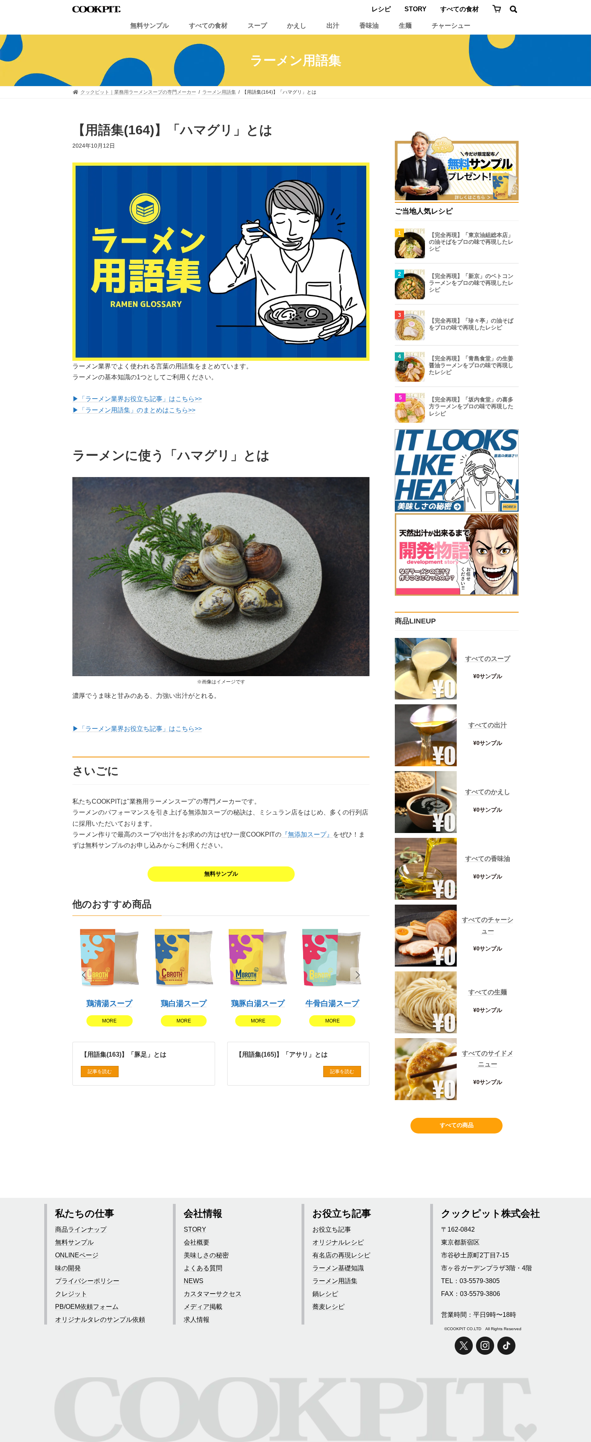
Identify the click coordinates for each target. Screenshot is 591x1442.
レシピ (381, 9)
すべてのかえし (487, 791)
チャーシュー (451, 25)
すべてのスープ (487, 658)
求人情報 (196, 1319)
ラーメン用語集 (334, 1280)
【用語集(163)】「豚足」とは (123, 1054)
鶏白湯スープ (184, 1003)
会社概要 (196, 1242)
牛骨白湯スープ (332, 1003)
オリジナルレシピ (338, 1242)
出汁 (332, 25)
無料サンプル (149, 25)
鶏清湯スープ (109, 1003)
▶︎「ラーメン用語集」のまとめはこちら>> (133, 410)
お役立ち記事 (331, 1229)
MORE (109, 1021)
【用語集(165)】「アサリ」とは (282, 1054)
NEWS (193, 1280)
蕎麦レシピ (328, 1306)
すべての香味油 (487, 858)
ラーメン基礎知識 (338, 1268)
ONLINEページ (76, 1255)
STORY (415, 9)
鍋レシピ (325, 1293)
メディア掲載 (203, 1306)
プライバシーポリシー (87, 1280)
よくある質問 (203, 1268)
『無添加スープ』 (307, 834)
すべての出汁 (487, 725)
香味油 (369, 25)
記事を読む (100, 1072)
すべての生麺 (487, 992)
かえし (296, 25)
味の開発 (68, 1268)
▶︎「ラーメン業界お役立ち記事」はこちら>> (137, 398)
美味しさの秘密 (206, 1255)
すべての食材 (459, 9)
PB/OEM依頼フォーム (87, 1306)
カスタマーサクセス (213, 1293)
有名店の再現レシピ (341, 1255)
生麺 (405, 25)
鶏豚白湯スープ (258, 1003)
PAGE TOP (567, 1405)
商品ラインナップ (81, 1229)
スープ (257, 25)
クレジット (71, 1293)
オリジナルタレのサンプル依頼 (100, 1319)
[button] (357, 975)
